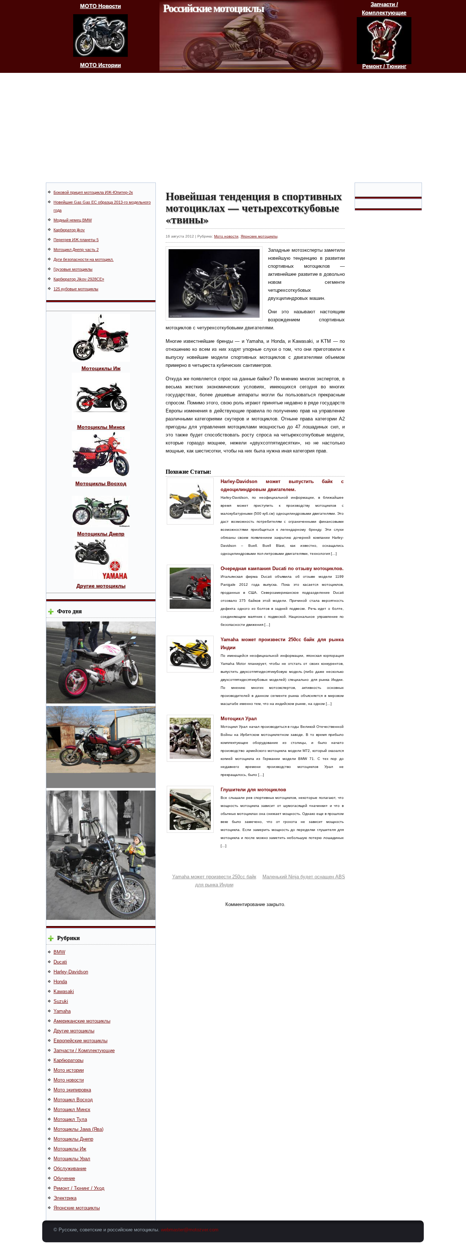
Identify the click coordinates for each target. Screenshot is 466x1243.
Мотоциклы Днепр (73, 1139)
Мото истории (69, 1070)
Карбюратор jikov (69, 230)
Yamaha (62, 1011)
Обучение (64, 1178)
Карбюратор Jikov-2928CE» (79, 279)
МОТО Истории (100, 65)
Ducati (60, 962)
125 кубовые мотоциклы (76, 289)
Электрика (65, 1198)
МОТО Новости (100, 6)
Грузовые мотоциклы (73, 269)
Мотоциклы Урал (72, 1158)
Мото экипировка (72, 1090)
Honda (60, 981)
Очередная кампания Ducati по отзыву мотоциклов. (282, 568)
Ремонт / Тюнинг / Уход (79, 1188)
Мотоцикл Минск (72, 1109)
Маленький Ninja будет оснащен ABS (303, 876)
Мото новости (69, 1080)
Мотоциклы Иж (70, 1149)
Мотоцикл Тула (70, 1119)
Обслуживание (70, 1168)
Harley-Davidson (71, 972)
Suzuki (61, 1001)
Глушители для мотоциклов (253, 789)
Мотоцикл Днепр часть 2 (76, 249)
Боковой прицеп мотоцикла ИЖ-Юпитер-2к (93, 192)
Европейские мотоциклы (80, 1040)
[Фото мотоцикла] (100, 702)
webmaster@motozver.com (189, 1229)
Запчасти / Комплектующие (84, 1050)
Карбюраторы (68, 1060)
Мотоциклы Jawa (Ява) (78, 1129)
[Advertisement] (233, 128)
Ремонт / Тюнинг (384, 66)
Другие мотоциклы (74, 1031)
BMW (59, 952)
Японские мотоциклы (77, 1208)
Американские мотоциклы (82, 1021)
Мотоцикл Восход (73, 1099)
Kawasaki (64, 991)
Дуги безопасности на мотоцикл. (84, 259)
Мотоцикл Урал (239, 718)
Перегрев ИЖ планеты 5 (76, 240)
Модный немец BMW (73, 220)
